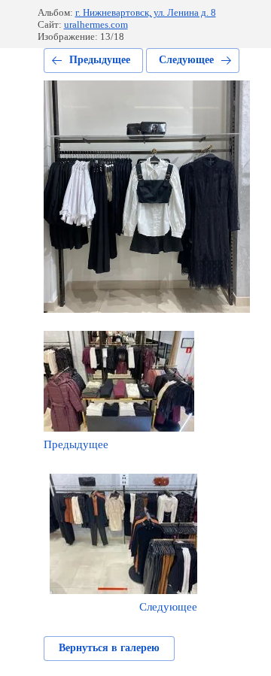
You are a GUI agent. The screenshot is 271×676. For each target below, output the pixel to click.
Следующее (186, 59)
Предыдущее (99, 59)
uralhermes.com (96, 24)
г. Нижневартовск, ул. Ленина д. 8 (145, 12)
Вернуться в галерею (109, 647)
